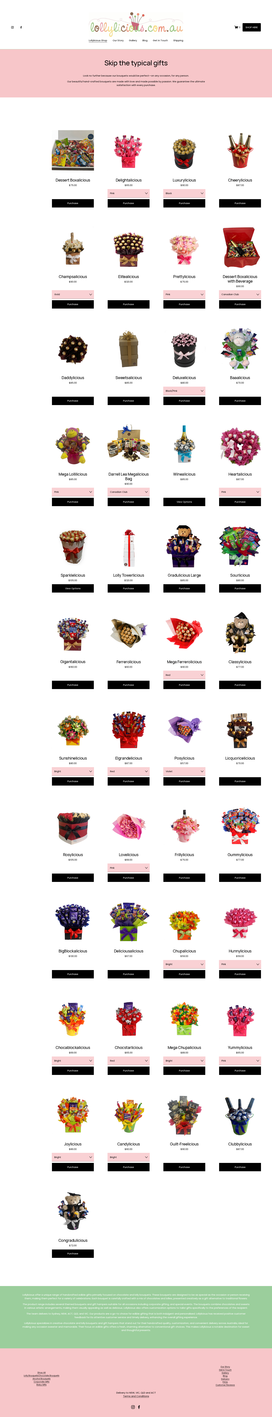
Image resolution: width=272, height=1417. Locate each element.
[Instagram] (12, 27)
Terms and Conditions (136, 1396)
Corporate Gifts (41, 1381)
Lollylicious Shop (98, 40)
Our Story (118, 40)
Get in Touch (160, 40)
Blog (144, 40)
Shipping (178, 40)
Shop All (41, 1372)
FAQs (225, 1381)
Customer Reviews (225, 1384)
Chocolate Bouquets (48, 1375)
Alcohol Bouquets (42, 1378)
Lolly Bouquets (31, 1375)
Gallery (133, 40)
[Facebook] (21, 27)
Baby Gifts (42, 1384)
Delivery (225, 1378)
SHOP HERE (252, 27)
